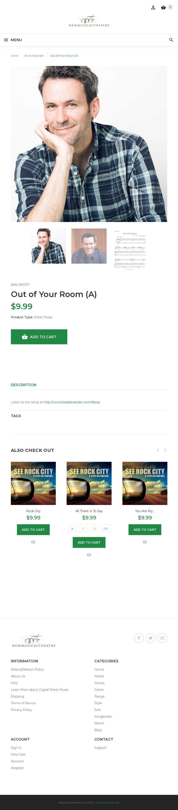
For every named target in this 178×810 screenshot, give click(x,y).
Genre (99, 690)
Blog (98, 730)
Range (99, 696)
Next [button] (165, 450)
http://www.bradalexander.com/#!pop (72, 402)
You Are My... (145, 511)
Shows (99, 683)
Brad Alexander (34, 55)
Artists (99, 676)
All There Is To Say (89, 511)
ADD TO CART (43, 337)
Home (14, 55)
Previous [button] (158, 450)
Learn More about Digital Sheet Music (40, 690)
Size (97, 710)
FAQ (14, 683)
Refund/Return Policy (27, 669)
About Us (18, 676)
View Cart (18, 754)
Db (106, 528)
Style (98, 703)
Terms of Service (23, 703)
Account (17, 761)
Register (17, 768)
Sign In (16, 748)
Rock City (33, 511)
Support (100, 748)
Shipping (17, 696)
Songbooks (103, 717)
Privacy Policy (21, 710)
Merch (99, 723)
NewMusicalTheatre (71, 802)
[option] (48, 246)
